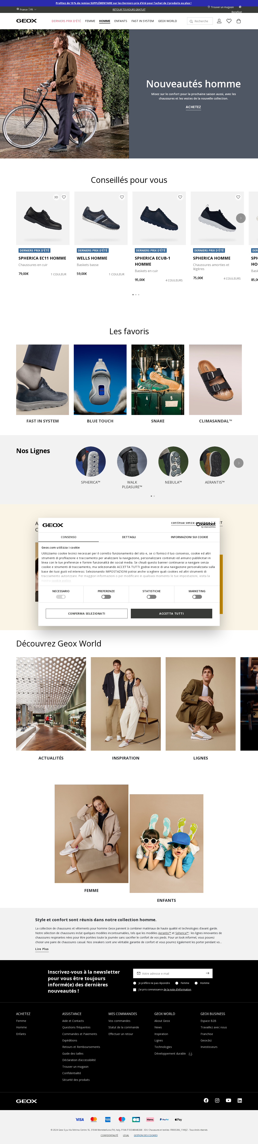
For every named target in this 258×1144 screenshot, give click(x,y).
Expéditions (69, 1040)
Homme (204, 983)
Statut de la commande (123, 1027)
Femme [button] (90, 21)
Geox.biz (206, 1040)
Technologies (163, 1047)
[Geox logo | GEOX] (26, 1101)
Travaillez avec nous (214, 1027)
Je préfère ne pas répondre (154, 983)
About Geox (162, 1021)
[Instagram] (217, 1101)
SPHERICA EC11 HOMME (42, 258)
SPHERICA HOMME (211, 258)
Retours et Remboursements (81, 1047)
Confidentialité (71, 1073)
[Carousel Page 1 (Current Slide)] (133, 294)
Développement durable (170, 1053)
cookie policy (61, 580)
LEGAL (126, 1135)
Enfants (21, 1034)
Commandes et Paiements (79, 1034)
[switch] (106, 597)
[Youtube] (228, 1101)
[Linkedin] (240, 1101)
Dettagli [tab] (129, 537)
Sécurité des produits (76, 1080)
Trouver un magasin (75, 1067)
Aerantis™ (164, 933)
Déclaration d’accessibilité (79, 1060)
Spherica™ (182, 933)
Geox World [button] (167, 21)
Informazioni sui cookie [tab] (189, 537)
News (158, 1027)
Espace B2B (208, 1021)
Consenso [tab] (68, 537)
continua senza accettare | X (193, 523)
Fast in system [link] (142, 21)
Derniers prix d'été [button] (66, 21)
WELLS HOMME (92, 258)
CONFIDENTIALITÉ (109, 1135)
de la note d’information (177, 989)
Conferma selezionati (86, 613)
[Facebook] (206, 1101)
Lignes (158, 1040)
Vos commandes (119, 1021)
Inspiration (161, 1034)
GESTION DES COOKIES (145, 1135)
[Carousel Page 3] (138, 294)
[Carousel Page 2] (135, 294)
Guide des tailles (72, 1053)
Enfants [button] (120, 21)
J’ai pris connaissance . (165, 989)
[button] (240, 218)
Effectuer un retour (120, 1034)
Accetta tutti (171, 613)
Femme (185, 983)
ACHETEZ (193, 107)
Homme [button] (104, 21)
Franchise (207, 1034)
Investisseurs (209, 1047)
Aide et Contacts (73, 1021)
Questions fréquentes (76, 1027)
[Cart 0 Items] (237, 24)
